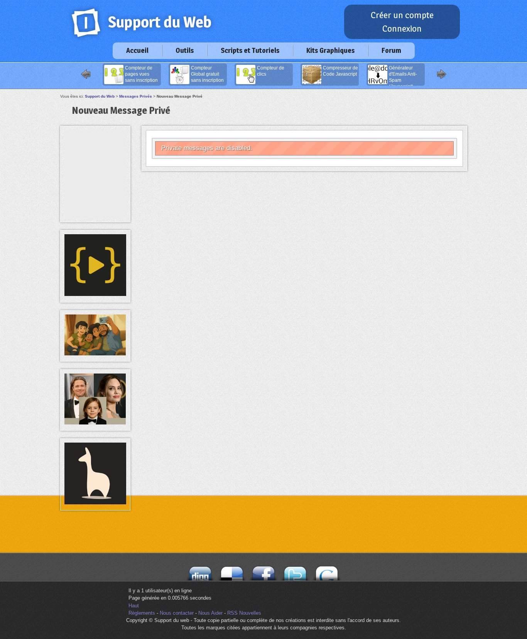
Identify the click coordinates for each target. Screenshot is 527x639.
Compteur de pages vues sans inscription (141, 74)
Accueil (137, 50)
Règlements (141, 613)
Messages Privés (135, 96)
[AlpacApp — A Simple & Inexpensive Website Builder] (95, 502)
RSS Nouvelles (244, 613)
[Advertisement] (95, 147)
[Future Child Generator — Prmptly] (95, 423)
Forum (391, 50)
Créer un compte (402, 15)
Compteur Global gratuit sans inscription (207, 74)
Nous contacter (177, 613)
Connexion (402, 28)
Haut (133, 606)
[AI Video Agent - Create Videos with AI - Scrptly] (95, 294)
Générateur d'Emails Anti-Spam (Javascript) (403, 76)
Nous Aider (210, 613)
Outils (185, 50)
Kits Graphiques (330, 50)
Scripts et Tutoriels (250, 50)
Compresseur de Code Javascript (340, 71)
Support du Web (100, 96)
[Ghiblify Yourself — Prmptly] (95, 354)
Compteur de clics (270, 71)
